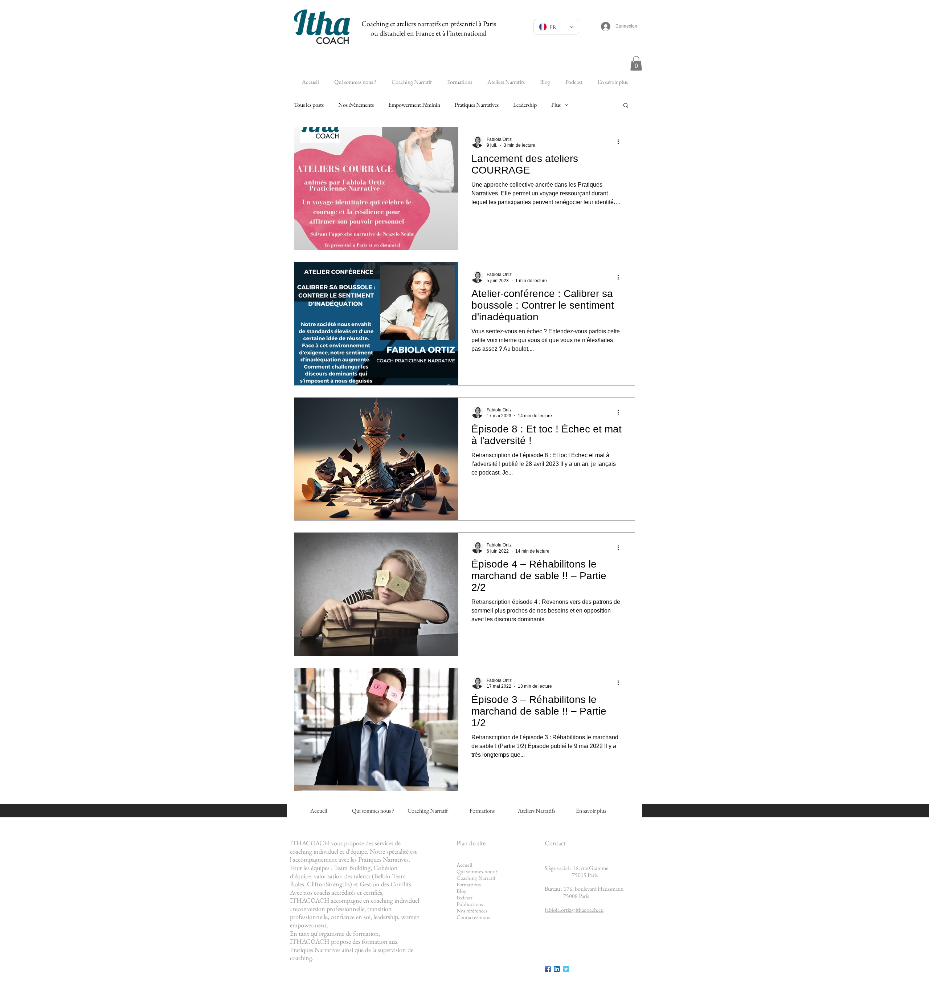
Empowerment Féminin (414, 105)
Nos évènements (356, 105)
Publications (470, 903)
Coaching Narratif (476, 877)
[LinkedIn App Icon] (557, 969)
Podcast (464, 897)
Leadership (525, 105)
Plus (556, 105)
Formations (469, 884)
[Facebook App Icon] (548, 969)
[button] (636, 63)
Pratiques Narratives (477, 105)
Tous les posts (309, 105)
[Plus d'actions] (620, 142)
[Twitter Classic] (566, 969)
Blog (461, 890)
